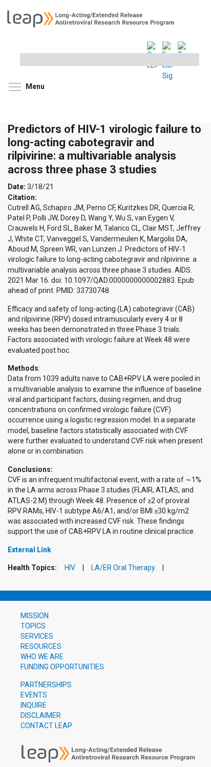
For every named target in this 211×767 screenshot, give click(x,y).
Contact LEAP (46, 725)
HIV (70, 568)
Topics (33, 626)
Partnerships (46, 685)
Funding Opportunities (62, 667)
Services (36, 636)
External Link (29, 550)
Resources (40, 646)
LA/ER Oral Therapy (123, 568)
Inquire (33, 705)
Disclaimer (40, 715)
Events (33, 695)
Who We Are (42, 656)
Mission (34, 616)
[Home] (94, 18)
